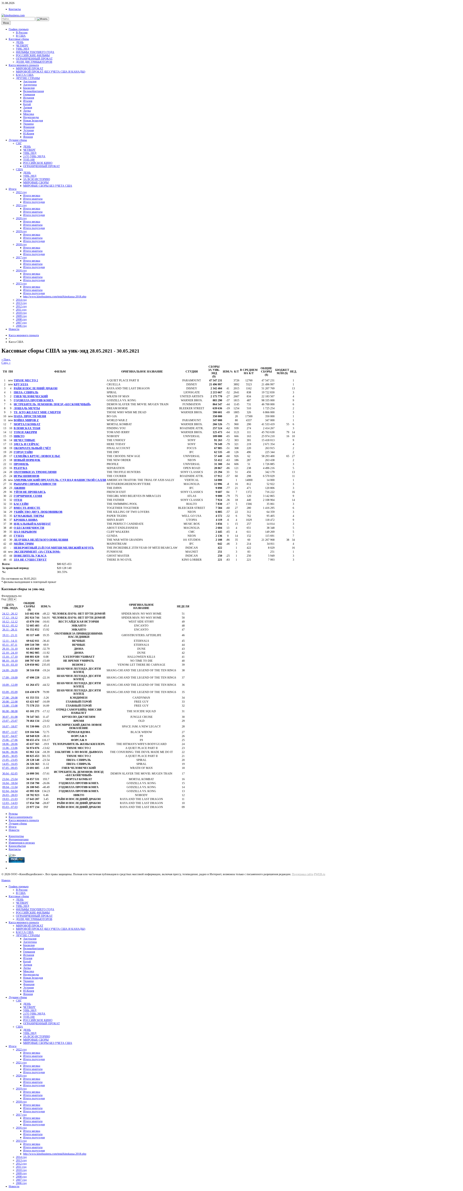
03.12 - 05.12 (10, 625)
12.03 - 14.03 (10, 803)
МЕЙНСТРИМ (24, 543)
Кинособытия (17, 845)
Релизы (13, 813)
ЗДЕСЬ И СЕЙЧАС (26, 444)
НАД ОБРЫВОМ (25, 531)
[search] (42, 19)
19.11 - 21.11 (9, 635)
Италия (27, 100)
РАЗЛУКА (20, 468)
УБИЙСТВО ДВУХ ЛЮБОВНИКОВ (38, 511)
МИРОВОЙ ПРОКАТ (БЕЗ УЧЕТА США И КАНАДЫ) (50, 71)
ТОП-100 (29, 159)
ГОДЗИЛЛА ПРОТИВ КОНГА (34, 400)
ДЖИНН (19, 487)
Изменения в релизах (22, 842)
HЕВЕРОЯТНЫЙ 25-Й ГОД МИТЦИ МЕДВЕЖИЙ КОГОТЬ (54, 547)
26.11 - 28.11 (9, 629)
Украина (28, 123)
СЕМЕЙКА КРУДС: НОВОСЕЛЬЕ (37, 456)
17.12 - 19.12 (10, 617)
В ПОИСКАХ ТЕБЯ (27, 428)
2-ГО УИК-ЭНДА (34, 156)
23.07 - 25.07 (10, 720)
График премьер (19, 29)
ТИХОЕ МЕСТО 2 (26, 380)
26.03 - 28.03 (10, 795)
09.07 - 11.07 (10, 732)
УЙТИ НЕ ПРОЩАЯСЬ (30, 491)
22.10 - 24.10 (10, 652)
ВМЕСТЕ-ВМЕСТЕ (27, 507)
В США (21, 35)
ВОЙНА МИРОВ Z (26, 420)
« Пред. (6, 359)
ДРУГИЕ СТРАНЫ (28, 78)
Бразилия (29, 87)
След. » (5, 362)
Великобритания (33, 91)
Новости (14, 329)
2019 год (21, 231)
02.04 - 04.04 (10, 791)
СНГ (19, 143)
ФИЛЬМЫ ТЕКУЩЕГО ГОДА (35, 52)
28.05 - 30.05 (10, 755)
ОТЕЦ (18, 499)
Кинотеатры (16, 836)
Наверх (5, 880)
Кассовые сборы (19, 39)
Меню (6, 23)
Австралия (29, 81)
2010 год (21, 312)
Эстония (28, 130)
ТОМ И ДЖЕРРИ (25, 432)
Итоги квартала (33, 198)
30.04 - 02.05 (10, 773)
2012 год (21, 306)
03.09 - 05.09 (10, 692)
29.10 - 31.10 (10, 648)
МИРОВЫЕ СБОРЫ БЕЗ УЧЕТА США (47, 185)
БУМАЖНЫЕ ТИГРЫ (29, 515)
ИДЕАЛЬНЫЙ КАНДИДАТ (32, 523)
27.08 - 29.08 (10, 697)
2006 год (21, 325)
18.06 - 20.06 (10, 744)
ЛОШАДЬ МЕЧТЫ (27, 408)
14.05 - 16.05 (10, 763)
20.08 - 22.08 (10, 701)
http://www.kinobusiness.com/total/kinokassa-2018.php (54, 296)
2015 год (21, 283)
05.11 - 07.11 (9, 644)
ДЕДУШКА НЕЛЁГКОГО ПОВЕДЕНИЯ (41, 539)
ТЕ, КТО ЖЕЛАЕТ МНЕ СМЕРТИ (37, 412)
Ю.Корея (28, 133)
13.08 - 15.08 (10, 705)
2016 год (21, 270)
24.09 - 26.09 (10, 670)
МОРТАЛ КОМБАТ (27, 424)
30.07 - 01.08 (10, 716)
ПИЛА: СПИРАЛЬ (26, 392)
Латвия (27, 107)
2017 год (21, 257)
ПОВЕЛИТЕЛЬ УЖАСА (30, 555)
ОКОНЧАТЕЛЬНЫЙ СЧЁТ (32, 448)
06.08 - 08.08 (10, 711)
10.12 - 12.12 (10, 621)
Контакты (15, 9)
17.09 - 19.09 (10, 677)
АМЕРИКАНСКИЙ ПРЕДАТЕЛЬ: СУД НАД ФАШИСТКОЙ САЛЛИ (60, 480)
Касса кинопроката (20, 817)
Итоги (12, 189)
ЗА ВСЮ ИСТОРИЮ (36, 179)
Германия (29, 94)
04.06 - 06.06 (10, 751)
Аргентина (30, 84)
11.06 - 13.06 (10, 748)
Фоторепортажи (19, 839)
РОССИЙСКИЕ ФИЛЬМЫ (33, 55)
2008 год (21, 319)
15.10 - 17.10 (10, 656)
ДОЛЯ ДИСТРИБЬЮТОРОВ (34, 61)
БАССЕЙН (21, 503)
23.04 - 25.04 (10, 779)
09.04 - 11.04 (10, 787)
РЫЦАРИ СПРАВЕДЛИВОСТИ (35, 483)
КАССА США (25, 74)
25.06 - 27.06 (10, 740)
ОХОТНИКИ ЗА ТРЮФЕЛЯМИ (35, 472)
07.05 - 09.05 (10, 767)
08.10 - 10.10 (10, 660)
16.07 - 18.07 (10, 726)
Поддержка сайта (302, 874)
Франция (28, 127)
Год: (4, 599)
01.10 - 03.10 (10, 664)
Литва (27, 110)
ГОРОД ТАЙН (23, 452)
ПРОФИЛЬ (21, 464)
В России (21, 32)
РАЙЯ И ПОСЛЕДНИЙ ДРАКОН (35, 388)
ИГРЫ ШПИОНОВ (26, 476)
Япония (28, 136)
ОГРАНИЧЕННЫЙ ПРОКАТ (34, 58)
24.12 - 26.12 (10, 613)
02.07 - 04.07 (10, 736)
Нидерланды (31, 117)
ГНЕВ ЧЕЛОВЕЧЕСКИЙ (31, 396)
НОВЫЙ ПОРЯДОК (27, 460)
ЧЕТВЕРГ (22, 45)
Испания (28, 97)
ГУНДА (19, 535)
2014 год (21, 299)
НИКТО (19, 436)
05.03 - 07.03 (10, 807)
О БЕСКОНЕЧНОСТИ (29, 527)
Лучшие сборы (18, 140)
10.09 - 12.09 (10, 684)
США (19, 169)
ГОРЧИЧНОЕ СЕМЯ (28, 495)
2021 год (21, 205)
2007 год (21, 322)
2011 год (21, 309)
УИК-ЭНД (22, 48)
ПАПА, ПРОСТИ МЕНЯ (30, 416)
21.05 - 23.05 (10, 759)
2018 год (21, 244)
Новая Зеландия (33, 120)
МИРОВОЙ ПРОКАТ (29, 68)
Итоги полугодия (34, 202)
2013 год (21, 303)
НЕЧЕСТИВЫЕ (24, 440)
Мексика (28, 114)
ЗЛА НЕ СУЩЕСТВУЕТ (30, 559)
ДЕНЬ (20, 42)
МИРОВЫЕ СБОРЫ (36, 182)
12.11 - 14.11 (9, 640)
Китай (27, 104)
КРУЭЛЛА (21, 384)
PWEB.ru (319, 874)
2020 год (21, 218)
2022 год (21, 192)
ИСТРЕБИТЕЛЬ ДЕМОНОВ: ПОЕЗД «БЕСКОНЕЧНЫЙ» (52, 404)
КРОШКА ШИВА (26, 519)
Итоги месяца (31, 195)
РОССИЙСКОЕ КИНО (37, 162)
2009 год (21, 316)
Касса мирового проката (24, 65)
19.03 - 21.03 (10, 799)
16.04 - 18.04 (10, 783)
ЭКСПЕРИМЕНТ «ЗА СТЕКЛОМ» (37, 551)
